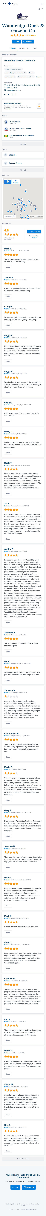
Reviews (21, 48)
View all (23, 170)
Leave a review (34, 232)
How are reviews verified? (34, 236)
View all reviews (23, 1159)
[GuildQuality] (10, 4)
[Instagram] (15, 94)
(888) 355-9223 (14, 1209)
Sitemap (23, 1205)
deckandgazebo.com (14, 90)
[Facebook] (5, 94)
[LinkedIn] (8, 94)
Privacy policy (35, 1204)
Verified (8, 251)
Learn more (7, 109)
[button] (21, 209)
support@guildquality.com (28, 1209)
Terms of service (23, 1204)
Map (28, 48)
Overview (13, 48)
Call (17, 41)
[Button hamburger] (42, 4)
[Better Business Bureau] (12, 94)
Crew (34, 48)
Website (29, 41)
